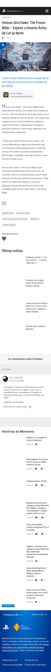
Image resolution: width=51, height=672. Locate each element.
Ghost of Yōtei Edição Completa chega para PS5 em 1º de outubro (37, 527)
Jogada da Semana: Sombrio (36, 481)
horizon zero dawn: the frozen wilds (15, 219)
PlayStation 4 (34, 219)
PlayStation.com (9, 660)
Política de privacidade (12, 664)
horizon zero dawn (22, 213)
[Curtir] (36, 444)
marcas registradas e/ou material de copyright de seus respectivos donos (25, 647)
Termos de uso (31, 660)
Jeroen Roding (16, 93)
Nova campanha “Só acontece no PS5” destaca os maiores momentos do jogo (37, 462)
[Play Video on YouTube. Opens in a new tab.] (44, 68)
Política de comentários (35, 664)
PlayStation (15, 11)
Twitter (35, 182)
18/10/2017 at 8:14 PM (16, 380)
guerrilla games (8, 213)
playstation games (9, 225)
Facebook (6, 185)
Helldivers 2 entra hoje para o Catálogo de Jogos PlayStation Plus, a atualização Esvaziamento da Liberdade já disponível (37, 551)
